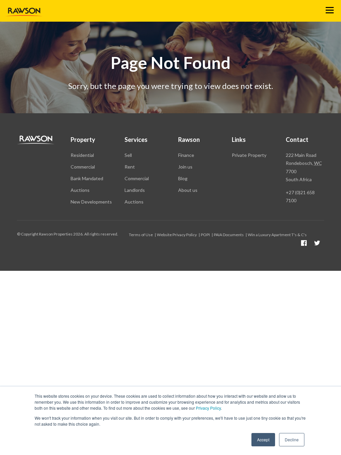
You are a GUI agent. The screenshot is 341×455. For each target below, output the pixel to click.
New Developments (91, 202)
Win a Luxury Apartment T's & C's (277, 234)
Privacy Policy (208, 408)
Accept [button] (263, 439)
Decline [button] (292, 439)
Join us (185, 167)
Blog (182, 178)
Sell (128, 155)
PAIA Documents (229, 234)
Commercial (83, 167)
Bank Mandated (87, 178)
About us (187, 190)
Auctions (80, 190)
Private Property (249, 155)
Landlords (135, 190)
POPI (205, 234)
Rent (130, 167)
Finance (186, 155)
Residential (82, 155)
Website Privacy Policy (177, 234)
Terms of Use (141, 234)
